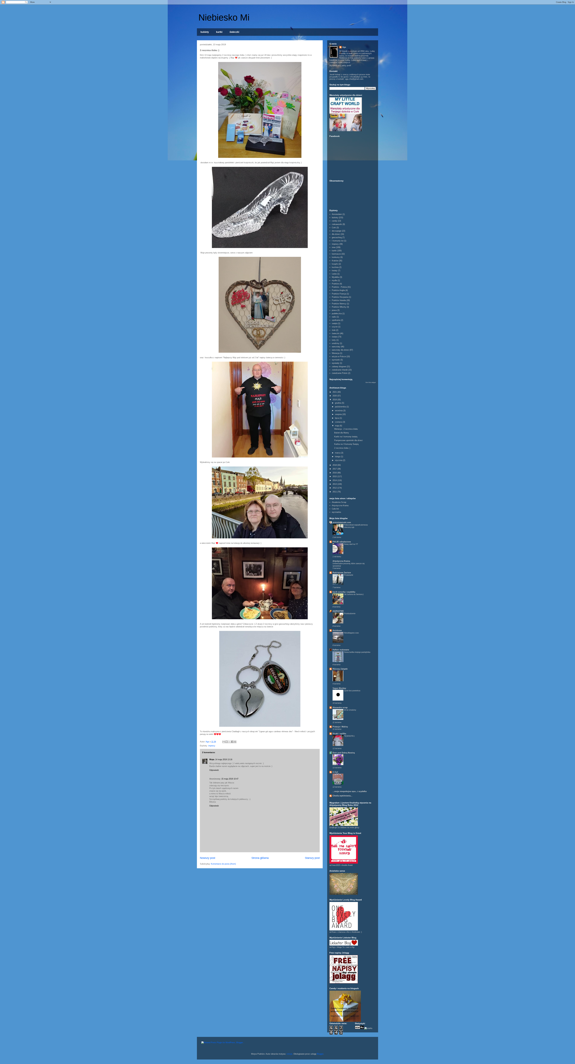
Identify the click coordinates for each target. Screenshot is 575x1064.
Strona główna (260, 857)
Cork (334, 227)
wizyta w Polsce (339, 356)
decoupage (336, 231)
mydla (334, 280)
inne (333, 247)
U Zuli (335, 772)
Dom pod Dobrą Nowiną (344, 753)
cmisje (289, 1054)
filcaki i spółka (339, 733)
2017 (335, 469)
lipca (337, 418)
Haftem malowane (341, 650)
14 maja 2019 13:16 (223, 759)
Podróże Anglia (338, 290)
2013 (335, 484)
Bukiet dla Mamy (341, 433)
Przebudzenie (349, 613)
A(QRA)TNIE (338, 611)
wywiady (335, 363)
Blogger (320, 1054)
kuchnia (335, 267)
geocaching (337, 237)
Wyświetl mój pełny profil (340, 65)
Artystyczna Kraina (340, 505)
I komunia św (337, 241)
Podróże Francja (339, 294)
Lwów (334, 274)
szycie (335, 327)
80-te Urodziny (350, 710)
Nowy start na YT (351, 544)
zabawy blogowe (339, 366)
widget (373, 382)
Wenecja (335, 353)
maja (337, 426)
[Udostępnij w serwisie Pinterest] (235, 741)
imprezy (211, 746)
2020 (335, 396)
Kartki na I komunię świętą (345, 436)
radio (334, 317)
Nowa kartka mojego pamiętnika (357, 652)
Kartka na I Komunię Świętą (346, 444)
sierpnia (338, 414)
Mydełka (335, 277)
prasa (334, 310)
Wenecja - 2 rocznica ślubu (346, 429)
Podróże (335, 284)
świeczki (234, 32)
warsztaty (336, 346)
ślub (333, 330)
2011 (335, 492)
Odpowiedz (214, 770)
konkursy (336, 257)
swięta (334, 323)
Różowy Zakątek (340, 669)
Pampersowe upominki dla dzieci (348, 440)
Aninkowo (337, 630)
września (339, 410)
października (340, 407)
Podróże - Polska (339, 287)
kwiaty (334, 270)
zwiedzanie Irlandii (340, 370)
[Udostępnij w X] (229, 741)
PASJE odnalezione (342, 542)
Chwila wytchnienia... (342, 796)
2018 (335, 465)
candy (334, 221)
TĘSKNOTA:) (349, 736)
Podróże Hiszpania (340, 297)
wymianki (336, 360)
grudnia (338, 403)
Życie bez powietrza (352, 691)
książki (335, 264)
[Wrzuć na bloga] (226, 741)
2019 (335, 399)
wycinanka (336, 512)
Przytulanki (348, 575)
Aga (344, 47)
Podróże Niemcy (339, 304)
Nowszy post (207, 857)
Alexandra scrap (340, 707)
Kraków (335, 261)
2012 (335, 488)
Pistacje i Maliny (340, 727)
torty (334, 340)
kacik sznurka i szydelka (344, 592)
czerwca (339, 422)
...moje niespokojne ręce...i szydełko (350, 791)
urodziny (335, 343)
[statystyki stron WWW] (359, 1028)
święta (334, 337)
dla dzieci (336, 234)
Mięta (211, 759)
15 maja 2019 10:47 (229, 779)
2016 (335, 473)
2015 (335, 476)
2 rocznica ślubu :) (342, 448)
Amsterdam (337, 214)
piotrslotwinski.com (342, 522)
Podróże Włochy (339, 307)
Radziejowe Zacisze (342, 572)
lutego (338, 456)
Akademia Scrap (339, 502)
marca (338, 453)
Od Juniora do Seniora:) (354, 594)
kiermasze (336, 254)
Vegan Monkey (339, 688)
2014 (335, 480)
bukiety (205, 32)
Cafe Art (335, 509)
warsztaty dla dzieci (340, 350)
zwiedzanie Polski (339, 373)
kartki (219, 32)
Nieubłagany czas (351, 633)
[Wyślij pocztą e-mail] (223, 741)
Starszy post (312, 857)
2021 (335, 392)
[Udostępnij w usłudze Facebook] (232, 741)
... (344, 755)
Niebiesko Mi (223, 17)
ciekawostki (337, 224)
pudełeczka (337, 313)
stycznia (339, 460)
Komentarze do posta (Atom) (223, 864)
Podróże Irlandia (339, 300)
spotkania (336, 320)
